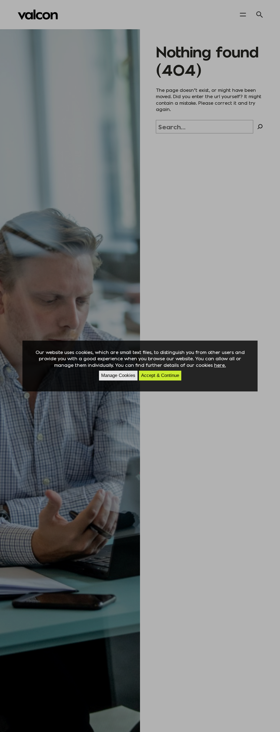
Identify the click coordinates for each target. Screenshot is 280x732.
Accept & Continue (160, 375)
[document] (140, 366)
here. (220, 365)
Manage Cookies (118, 375)
